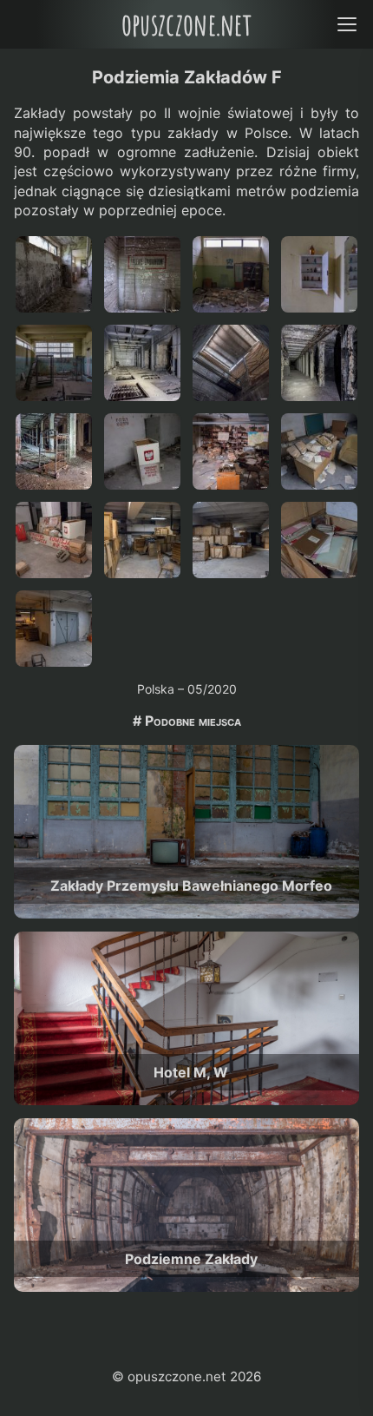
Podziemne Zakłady (191, 1259)
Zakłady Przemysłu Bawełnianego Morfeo (191, 885)
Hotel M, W (191, 1072)
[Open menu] (346, 24)
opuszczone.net (186, 24)
